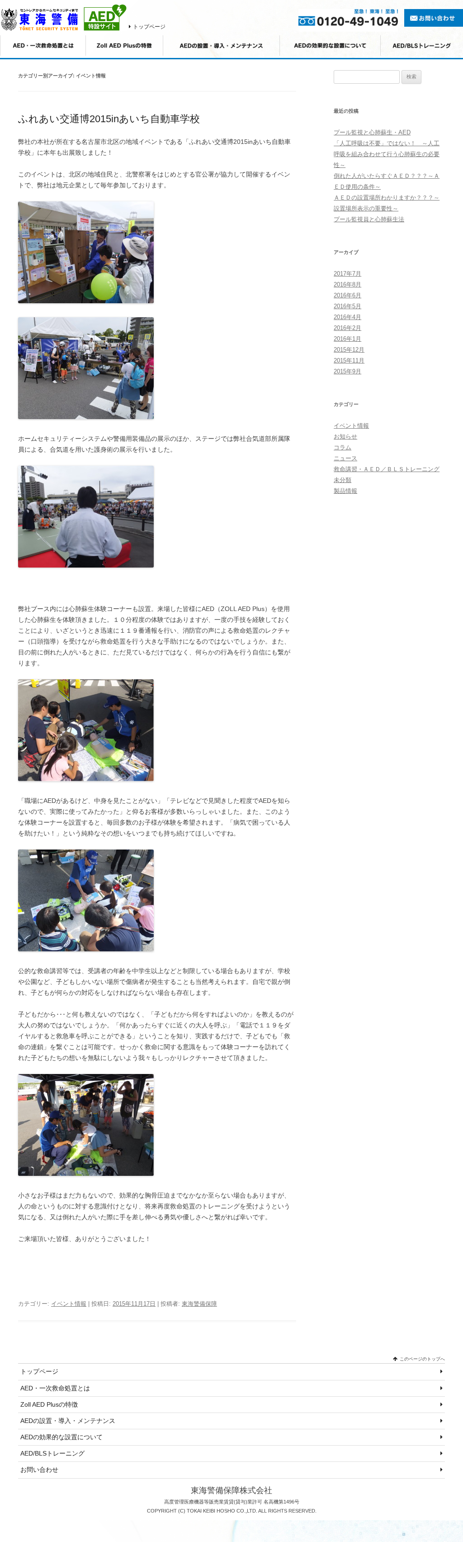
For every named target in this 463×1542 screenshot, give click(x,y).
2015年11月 (349, 360)
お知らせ (345, 436)
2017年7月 (347, 273)
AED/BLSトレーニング (52, 1453)
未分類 (342, 480)
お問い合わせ (39, 1469)
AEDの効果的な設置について (61, 1437)
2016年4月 (347, 317)
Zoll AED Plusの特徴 (49, 1404)
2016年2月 (347, 328)
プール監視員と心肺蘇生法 (369, 219)
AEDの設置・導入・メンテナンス (67, 1420)
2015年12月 (349, 349)
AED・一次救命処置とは (55, 1388)
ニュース (345, 458)
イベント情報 (68, 1303)
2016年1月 (347, 338)
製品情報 (345, 490)
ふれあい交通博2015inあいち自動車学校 (109, 118)
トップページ (149, 27)
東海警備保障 (199, 1303)
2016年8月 (347, 284)
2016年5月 (347, 306)
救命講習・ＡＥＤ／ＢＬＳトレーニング (386, 469)
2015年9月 (347, 371)
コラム (342, 447)
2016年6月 (347, 295)
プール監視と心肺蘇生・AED (372, 132)
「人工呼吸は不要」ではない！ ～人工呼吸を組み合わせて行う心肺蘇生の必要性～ (386, 154)
